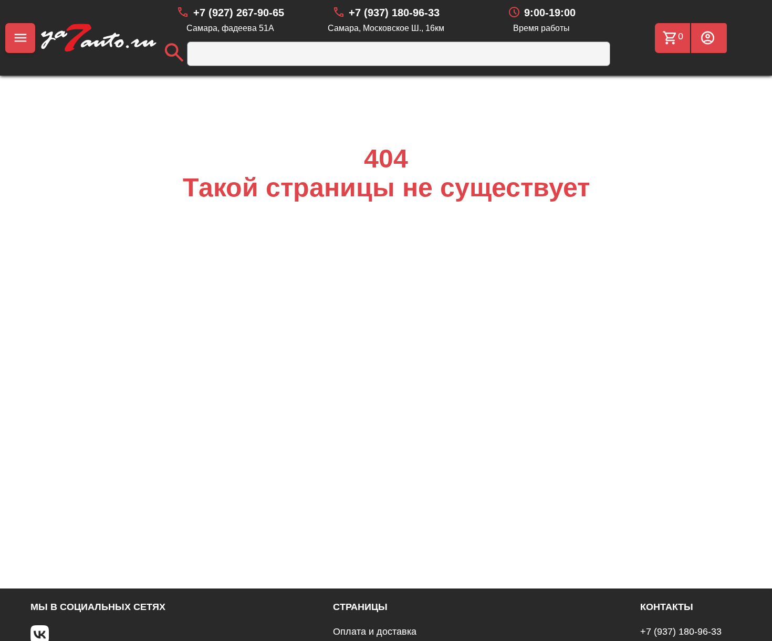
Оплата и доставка (374, 631)
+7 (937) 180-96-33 (681, 631)
